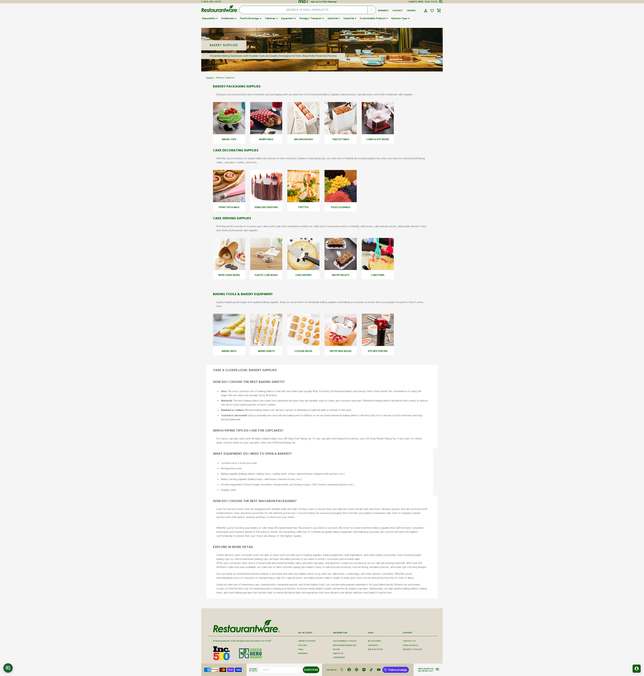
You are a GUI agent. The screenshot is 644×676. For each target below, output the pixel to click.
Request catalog (412, 650)
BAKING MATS (229, 351)
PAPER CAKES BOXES (229, 275)
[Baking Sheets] (266, 345)
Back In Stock (375, 650)
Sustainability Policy (345, 641)
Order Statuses (307, 641)
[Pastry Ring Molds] (341, 345)
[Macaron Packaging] (303, 134)
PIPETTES (303, 207)
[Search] (371, 10)
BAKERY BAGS (266, 139)
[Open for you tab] (637, 669)
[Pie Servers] (303, 269)
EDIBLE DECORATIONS (266, 207)
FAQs (300, 650)
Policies (302, 645)
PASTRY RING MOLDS (341, 351)
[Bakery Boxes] (229, 269)
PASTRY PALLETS (340, 275)
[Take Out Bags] (341, 134)
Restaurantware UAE (344, 645)
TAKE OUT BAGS (340, 139)
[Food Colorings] (341, 201)
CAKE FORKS (377, 275)
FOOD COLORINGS (340, 207)
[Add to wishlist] (432, 11)
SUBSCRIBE (311, 669)
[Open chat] (8, 668)
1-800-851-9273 (211, 1)
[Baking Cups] (229, 134)
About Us (338, 654)
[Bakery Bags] (266, 134)
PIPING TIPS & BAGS (229, 207)
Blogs (336, 650)
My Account (374, 641)
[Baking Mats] (229, 345)
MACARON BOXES (303, 139)
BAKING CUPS (229, 139)
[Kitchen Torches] (378, 345)
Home (209, 78)
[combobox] (307, 10)
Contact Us (409, 641)
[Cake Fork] (378, 269)
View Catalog (410, 645)
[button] (425, 10)
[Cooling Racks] (303, 345)
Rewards (303, 654)
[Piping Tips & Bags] (229, 201)
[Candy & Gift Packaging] (378, 134)
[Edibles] (266, 201)
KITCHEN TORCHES (378, 351)
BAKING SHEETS (266, 351)
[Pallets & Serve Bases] (341, 269)
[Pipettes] (303, 201)
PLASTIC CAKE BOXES (266, 275)
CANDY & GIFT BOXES (377, 139)
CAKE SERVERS (303, 275)
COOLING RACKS (303, 351)
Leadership (339, 658)
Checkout (373, 645)
